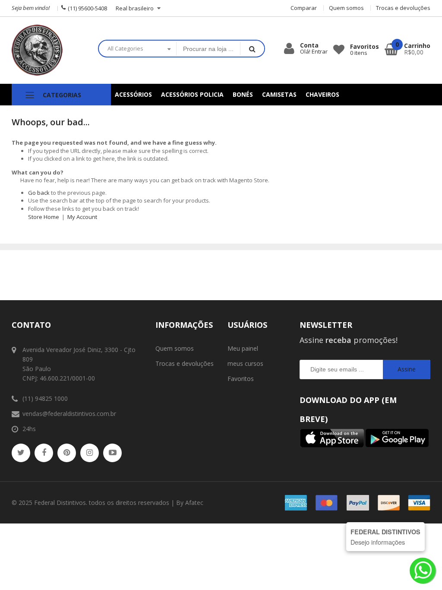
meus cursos (245, 363)
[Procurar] (252, 48)
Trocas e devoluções (403, 8)
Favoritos (240, 378)
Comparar (303, 8)
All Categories (125, 48)
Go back (39, 193)
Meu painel (242, 348)
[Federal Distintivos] (48, 50)
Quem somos (346, 8)
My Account (82, 217)
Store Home (43, 217)
